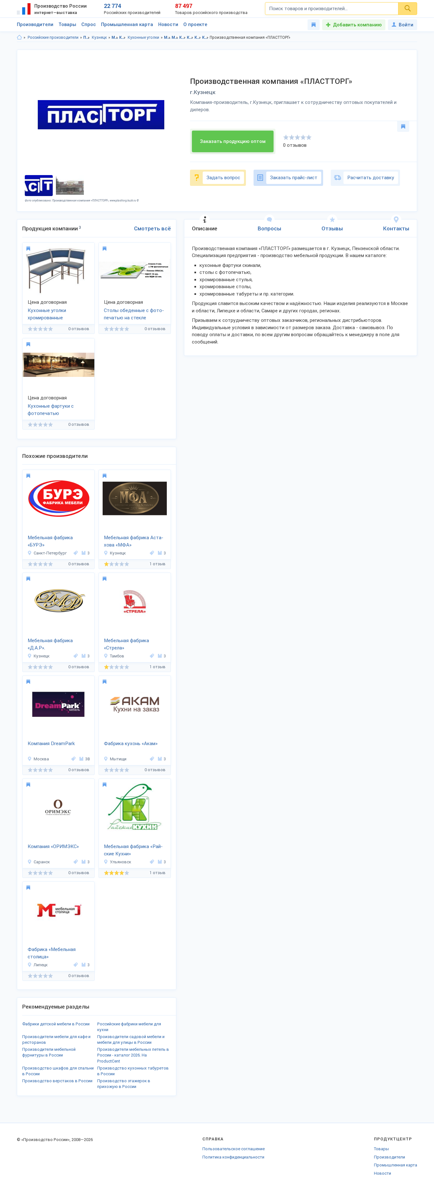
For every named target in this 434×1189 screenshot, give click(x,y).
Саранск (42, 861)
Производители (35, 24)
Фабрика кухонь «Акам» (131, 743)
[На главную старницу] (19, 37)
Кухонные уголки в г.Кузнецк (205, 37)
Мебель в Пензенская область (167, 37)
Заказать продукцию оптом (233, 141)
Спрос (88, 24)
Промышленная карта (127, 24)
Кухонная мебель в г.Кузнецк (190, 37)
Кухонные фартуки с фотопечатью (51, 409)
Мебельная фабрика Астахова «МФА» (133, 541)
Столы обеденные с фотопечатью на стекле (134, 314)
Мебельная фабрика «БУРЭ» (50, 541)
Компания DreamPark (51, 743)
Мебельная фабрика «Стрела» (126, 644)
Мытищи (118, 759)
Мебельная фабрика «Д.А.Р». (50, 644)
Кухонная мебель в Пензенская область (182, 37)
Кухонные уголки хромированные (47, 314)
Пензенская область (86, 37)
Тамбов (117, 656)
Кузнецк (99, 37)
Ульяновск (120, 861)
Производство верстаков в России (57, 1080)
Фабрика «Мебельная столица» (52, 953)
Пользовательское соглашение (233, 1148)
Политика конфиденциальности (233, 1157)
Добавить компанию (357, 25)
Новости (168, 24)
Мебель (115, 37)
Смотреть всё (152, 228)
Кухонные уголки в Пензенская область (197, 37)
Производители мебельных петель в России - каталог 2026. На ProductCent (133, 1055)
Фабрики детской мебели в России (56, 1024)
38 (87, 759)
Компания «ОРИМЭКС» (53, 846)
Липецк (41, 964)
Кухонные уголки (143, 37)
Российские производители (53, 37)
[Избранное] (314, 24)
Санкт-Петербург (50, 553)
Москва (41, 759)
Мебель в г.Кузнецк (175, 37)
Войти (406, 25)
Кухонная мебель (122, 37)
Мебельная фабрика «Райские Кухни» (133, 850)
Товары (67, 24)
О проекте (195, 24)
